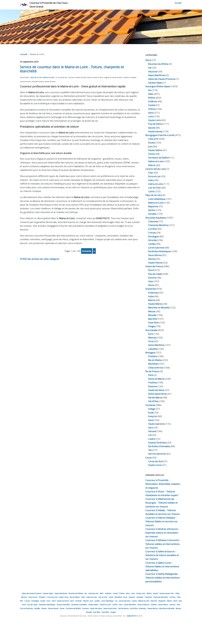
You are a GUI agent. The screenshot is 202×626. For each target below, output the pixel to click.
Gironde (152, 240)
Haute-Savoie (155, 131)
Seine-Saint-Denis (157, 393)
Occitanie (150, 405)
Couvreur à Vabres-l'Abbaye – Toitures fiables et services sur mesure (161, 521)
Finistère (152, 356)
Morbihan (153, 363)
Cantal (151, 105)
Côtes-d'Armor (156, 367)
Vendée (152, 213)
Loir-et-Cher (102, 597)
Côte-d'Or (153, 138)
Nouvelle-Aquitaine (155, 217)
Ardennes (153, 292)
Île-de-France (152, 371)
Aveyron (152, 416)
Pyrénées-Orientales (159, 446)
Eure (150, 333)
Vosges (152, 326)
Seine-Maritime (156, 345)
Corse (148, 457)
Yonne (151, 153)
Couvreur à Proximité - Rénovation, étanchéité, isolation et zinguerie (162, 484)
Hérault (152, 431)
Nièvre (151, 165)
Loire (151, 116)
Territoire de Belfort (158, 157)
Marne (151, 300)
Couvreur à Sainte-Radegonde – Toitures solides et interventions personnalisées (162, 577)
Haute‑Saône (155, 150)
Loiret (151, 191)
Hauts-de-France (154, 266)
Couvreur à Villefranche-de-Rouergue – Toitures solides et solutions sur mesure (161, 502)
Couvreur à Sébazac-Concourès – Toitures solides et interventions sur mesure (163, 544)
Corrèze (152, 228)
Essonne (152, 386)
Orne (151, 341)
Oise (150, 281)
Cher (150, 172)
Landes (152, 243)
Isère (151, 112)
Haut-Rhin (153, 322)
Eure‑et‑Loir (154, 176)
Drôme (152, 109)
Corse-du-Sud (155, 461)
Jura (150, 146)
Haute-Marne (155, 303)
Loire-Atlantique (156, 198)
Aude (151, 412)
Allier (151, 93)
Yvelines (152, 382)
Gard (150, 420)
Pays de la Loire (36, 77)
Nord (151, 270)
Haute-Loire (154, 120)
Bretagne (150, 352)
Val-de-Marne (155, 397)
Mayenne (153, 206)
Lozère (152, 438)
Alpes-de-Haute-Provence (162, 78)
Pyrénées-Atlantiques (159, 251)
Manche (152, 337)
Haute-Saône (93, 604)
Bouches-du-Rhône (158, 63)
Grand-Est (150, 288)
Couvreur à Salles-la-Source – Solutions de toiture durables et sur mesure (162, 555)
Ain (150, 90)
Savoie (151, 127)
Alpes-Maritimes (157, 75)
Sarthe (151, 210)
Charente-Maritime (158, 225)
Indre (151, 180)
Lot (150, 435)
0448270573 (131, 616)
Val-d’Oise (153, 401)
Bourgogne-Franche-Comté (160, 135)
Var (150, 67)
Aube (151, 296)
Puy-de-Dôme (155, 123)
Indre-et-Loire (91, 597)
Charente (153, 221)
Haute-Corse (155, 465)
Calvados (153, 348)
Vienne (152, 258)
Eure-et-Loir (33, 597)
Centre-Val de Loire (155, 168)
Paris (150, 375)
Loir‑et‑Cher (154, 187)
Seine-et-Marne (156, 378)
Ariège (151, 408)
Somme (152, 277)
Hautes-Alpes (155, 82)
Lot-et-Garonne (156, 247)
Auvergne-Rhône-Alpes (157, 86)
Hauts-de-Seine (156, 390)
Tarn (150, 450)
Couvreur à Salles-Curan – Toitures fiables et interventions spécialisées (162, 566)
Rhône (151, 97)
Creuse (152, 232)
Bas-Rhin (152, 318)
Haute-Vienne (155, 262)
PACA (148, 60)
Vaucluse (153, 71)
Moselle (152, 315)
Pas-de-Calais (155, 273)
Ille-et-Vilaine (155, 360)
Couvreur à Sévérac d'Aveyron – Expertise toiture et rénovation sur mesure (162, 532)
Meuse (151, 311)
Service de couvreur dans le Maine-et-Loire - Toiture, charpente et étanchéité (72, 69)
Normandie (151, 330)
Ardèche (152, 101)
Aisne (151, 285)
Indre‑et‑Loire (155, 183)
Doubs (151, 142)
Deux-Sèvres (155, 255)
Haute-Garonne (156, 423)
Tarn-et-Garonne (157, 453)
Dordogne (153, 236)
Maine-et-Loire (48, 77)
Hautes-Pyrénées (157, 442)
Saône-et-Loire (156, 161)
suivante (86, 251)
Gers (150, 427)
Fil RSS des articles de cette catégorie (39, 258)
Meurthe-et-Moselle (158, 307)
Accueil (178, 2)
